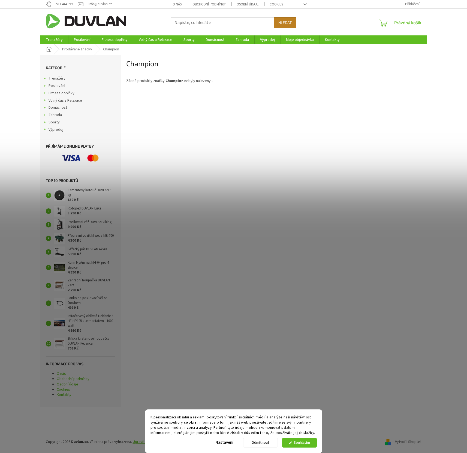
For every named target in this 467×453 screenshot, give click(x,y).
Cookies (276, 4)
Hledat (285, 22)
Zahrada (55, 115)
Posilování (57, 86)
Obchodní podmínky (209, 4)
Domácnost (58, 107)
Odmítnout (260, 442)
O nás (177, 4)
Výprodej (56, 129)
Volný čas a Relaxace (65, 100)
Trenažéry (57, 78)
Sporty (54, 122)
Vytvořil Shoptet (408, 442)
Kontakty (64, 394)
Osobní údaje (248, 4)
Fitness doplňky (61, 93)
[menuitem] (54, 39)
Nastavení (224, 442)
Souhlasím (302, 442)
